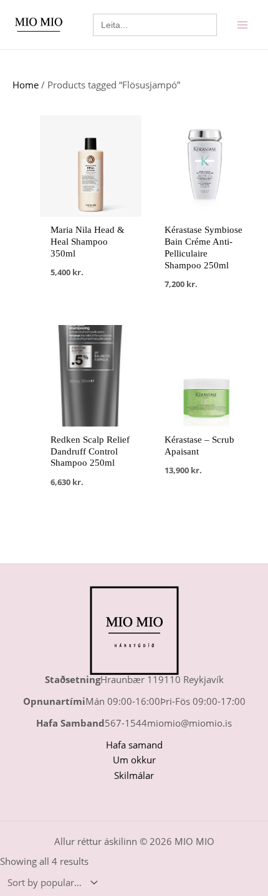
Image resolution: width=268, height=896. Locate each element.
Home (25, 84)
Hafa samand (134, 744)
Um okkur (134, 759)
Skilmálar (134, 775)
